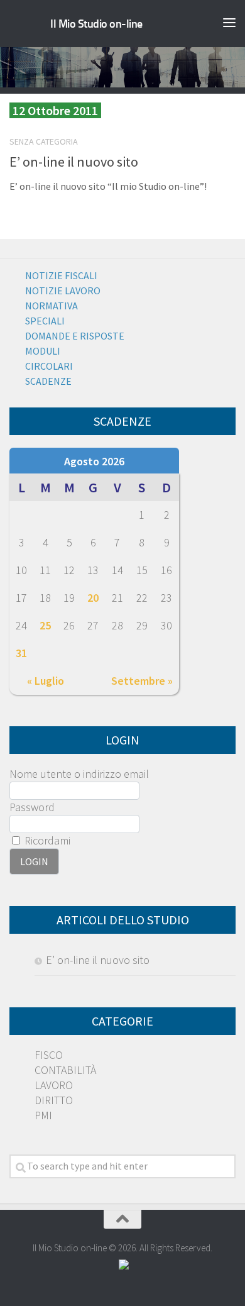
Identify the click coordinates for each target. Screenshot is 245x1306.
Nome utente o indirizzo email (79, 773)
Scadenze (48, 381)
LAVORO (54, 1085)
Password (32, 807)
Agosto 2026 (94, 461)
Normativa (51, 305)
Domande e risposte (74, 335)
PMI (43, 1115)
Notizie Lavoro (63, 290)
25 (45, 625)
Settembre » (142, 680)
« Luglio (45, 680)
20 (93, 597)
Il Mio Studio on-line (96, 24)
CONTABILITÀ (65, 1070)
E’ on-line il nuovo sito (73, 161)
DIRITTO (54, 1100)
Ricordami (46, 840)
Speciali (45, 320)
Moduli (42, 351)
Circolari (49, 366)
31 (21, 653)
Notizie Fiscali (61, 275)
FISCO (49, 1055)
